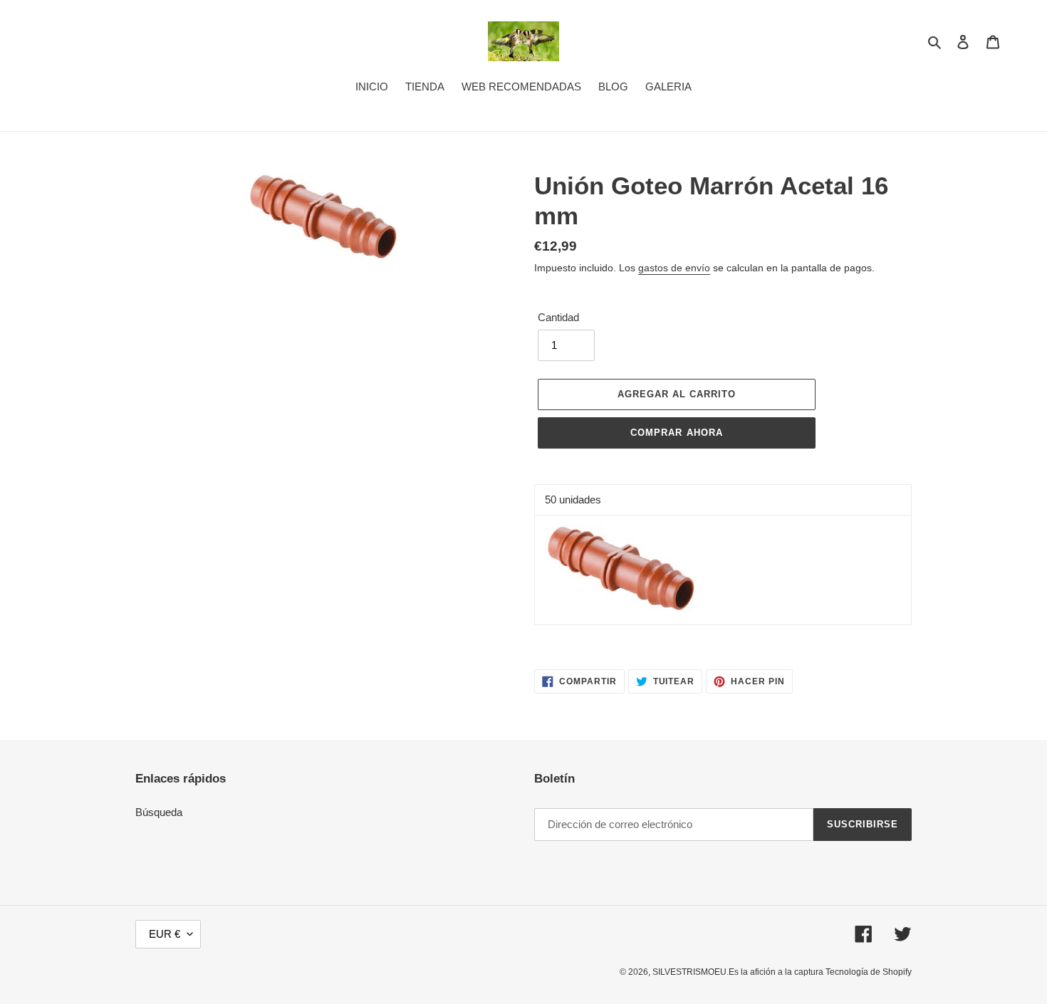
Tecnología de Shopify (868, 972)
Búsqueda (158, 812)
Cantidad (558, 317)
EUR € (164, 934)
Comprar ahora (676, 432)
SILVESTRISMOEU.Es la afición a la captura (738, 972)
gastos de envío (674, 267)
